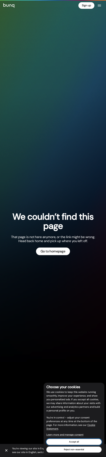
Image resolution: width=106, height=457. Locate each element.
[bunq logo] (8, 5)
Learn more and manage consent (65, 434)
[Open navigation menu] (99, 5)
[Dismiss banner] (6, 451)
